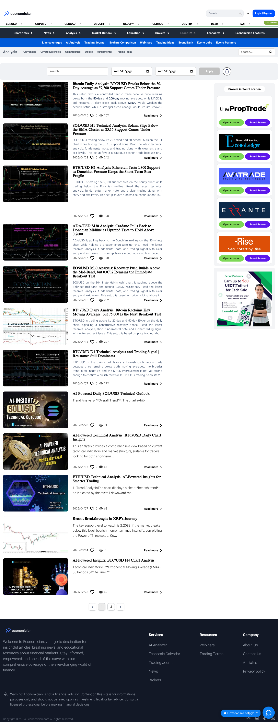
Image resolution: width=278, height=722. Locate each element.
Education (133, 33)
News (47, 33)
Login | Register (263, 13)
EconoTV (186, 33)
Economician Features (250, 33)
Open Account (231, 122)
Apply (209, 71)
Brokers (160, 33)
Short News (21, 33)
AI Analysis (73, 42)
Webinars (146, 42)
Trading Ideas (165, 42)
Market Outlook (102, 33)
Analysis (71, 33)
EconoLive (213, 33)
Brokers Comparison (122, 42)
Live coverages (52, 42)
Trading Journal (94, 42)
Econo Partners (226, 42)
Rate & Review (258, 122)
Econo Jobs (204, 42)
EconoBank (185, 42)
